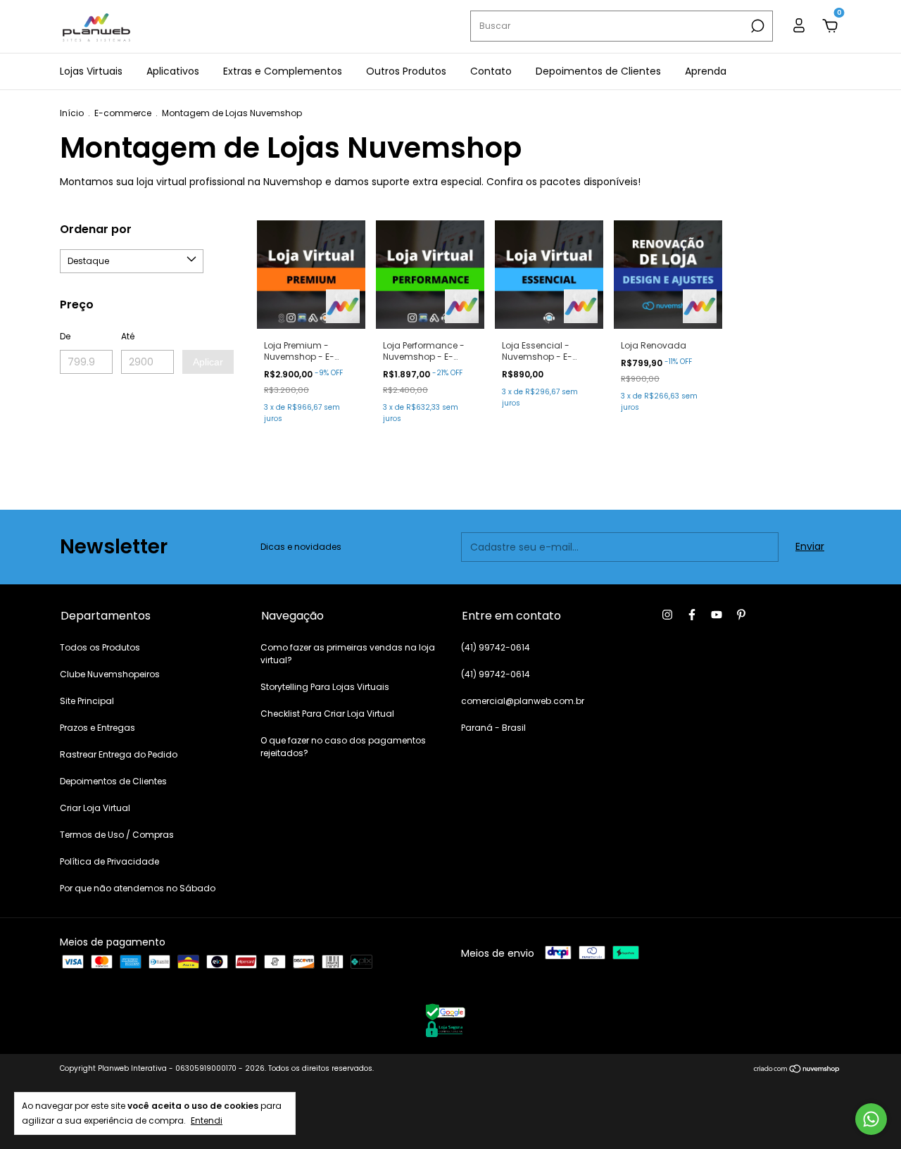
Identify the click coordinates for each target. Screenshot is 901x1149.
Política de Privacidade (109, 861)
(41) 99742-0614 (495, 647)
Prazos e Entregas (97, 728)
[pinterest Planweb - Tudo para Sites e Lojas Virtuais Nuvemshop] (741, 614)
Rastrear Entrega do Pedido (118, 754)
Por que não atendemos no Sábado (137, 888)
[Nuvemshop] (797, 1070)
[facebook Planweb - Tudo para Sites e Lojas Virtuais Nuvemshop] (692, 614)
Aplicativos (172, 71)
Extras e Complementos (282, 71)
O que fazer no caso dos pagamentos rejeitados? (343, 746)
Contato (491, 71)
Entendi (206, 1120)
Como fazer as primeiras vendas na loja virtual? (347, 653)
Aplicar (208, 362)
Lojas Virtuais (91, 71)
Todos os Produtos (100, 647)
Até (127, 336)
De (65, 336)
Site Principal (87, 701)
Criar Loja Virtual (95, 808)
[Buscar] (756, 26)
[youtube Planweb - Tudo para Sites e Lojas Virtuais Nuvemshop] (716, 614)
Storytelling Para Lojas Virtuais (324, 687)
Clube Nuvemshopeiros (110, 674)
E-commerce (122, 113)
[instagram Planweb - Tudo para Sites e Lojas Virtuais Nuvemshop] (667, 614)
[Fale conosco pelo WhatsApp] (871, 1119)
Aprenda (705, 71)
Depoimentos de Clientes (598, 71)
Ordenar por (96, 229)
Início (72, 113)
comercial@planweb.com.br (522, 701)
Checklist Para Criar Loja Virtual (327, 714)
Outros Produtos (406, 71)
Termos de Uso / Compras (117, 835)
